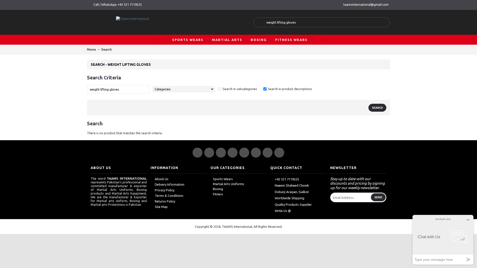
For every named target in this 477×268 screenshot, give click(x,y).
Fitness (218, 194)
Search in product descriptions (290, 89)
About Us (161, 179)
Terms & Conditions (169, 195)
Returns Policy (165, 201)
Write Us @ (283, 210)
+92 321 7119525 (287, 179)
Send (378, 197)
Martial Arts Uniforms (228, 184)
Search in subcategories (240, 89)
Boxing (218, 189)
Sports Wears (223, 179)
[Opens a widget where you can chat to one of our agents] (443, 239)
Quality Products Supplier (293, 204)
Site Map (161, 206)
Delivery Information (169, 184)
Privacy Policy (164, 190)
